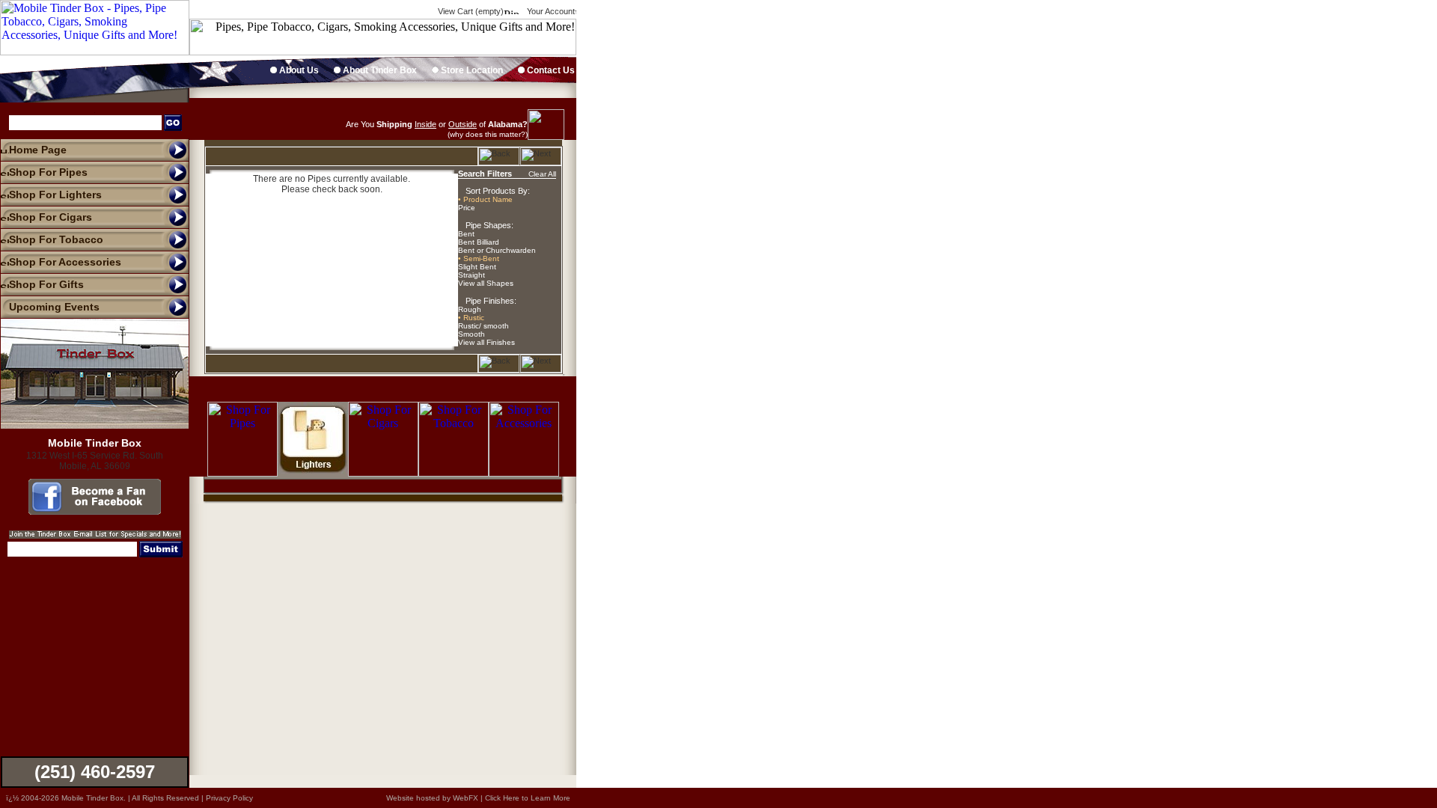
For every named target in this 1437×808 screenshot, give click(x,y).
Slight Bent (477, 267)
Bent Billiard (478, 242)
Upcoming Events (54, 307)
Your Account (550, 11)
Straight (471, 275)
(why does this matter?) (488, 134)
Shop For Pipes (48, 172)
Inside (425, 124)
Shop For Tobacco (56, 239)
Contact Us (550, 70)
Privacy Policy (229, 798)
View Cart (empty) (470, 11)
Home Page (38, 150)
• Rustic (471, 317)
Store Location (471, 70)
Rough (469, 309)
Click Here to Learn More (527, 798)
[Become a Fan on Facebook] (94, 511)
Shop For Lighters (55, 195)
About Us (298, 70)
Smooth (471, 334)
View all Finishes (486, 342)
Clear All (542, 174)
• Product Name (485, 199)
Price (466, 207)
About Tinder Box (379, 70)
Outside (462, 124)
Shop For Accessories (65, 262)
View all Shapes (485, 283)
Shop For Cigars (50, 217)
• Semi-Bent (478, 258)
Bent (466, 234)
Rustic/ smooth (483, 326)
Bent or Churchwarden (497, 250)
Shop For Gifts (46, 284)
